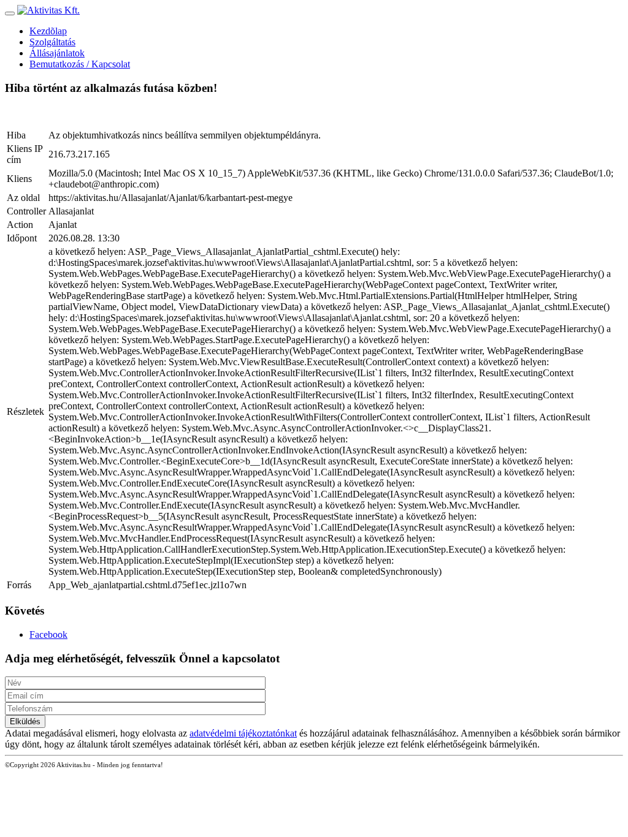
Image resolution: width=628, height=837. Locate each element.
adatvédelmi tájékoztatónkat (243, 733)
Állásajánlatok (57, 53)
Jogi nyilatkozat (285, 764)
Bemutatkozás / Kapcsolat (79, 64)
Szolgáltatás (52, 42)
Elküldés (25, 721)
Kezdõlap (48, 31)
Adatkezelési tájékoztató (215, 764)
